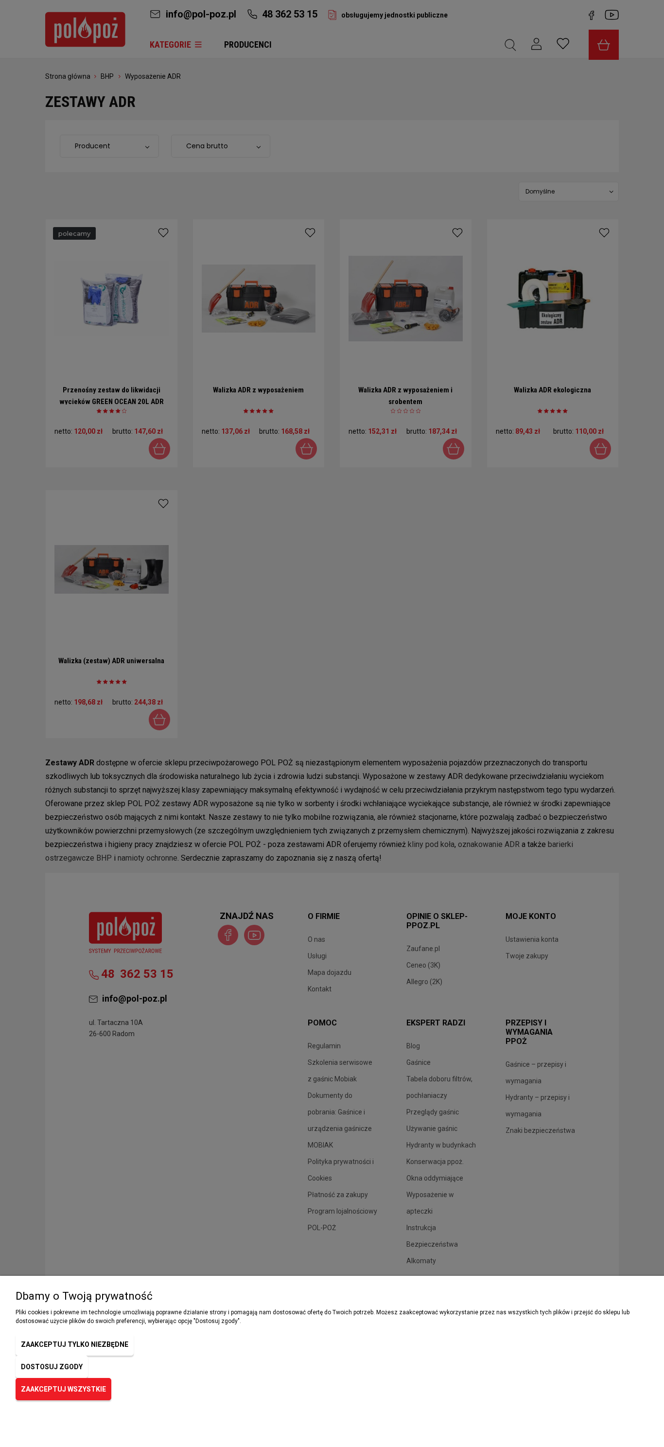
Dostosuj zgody (52, 1367)
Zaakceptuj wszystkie (63, 1389)
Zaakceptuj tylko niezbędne (74, 1344)
